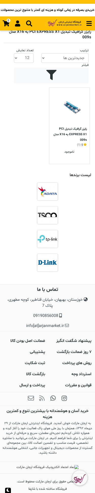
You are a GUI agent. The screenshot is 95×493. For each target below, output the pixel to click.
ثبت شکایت (35, 363)
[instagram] (64, 399)
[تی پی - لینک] (47, 239)
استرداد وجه (81, 374)
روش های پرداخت (76, 363)
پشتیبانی (37, 352)
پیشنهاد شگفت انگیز (73, 341)
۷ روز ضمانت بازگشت (74, 352)
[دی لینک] (47, 263)
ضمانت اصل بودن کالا (27, 341)
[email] (31, 399)
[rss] (42, 399)
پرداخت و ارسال (32, 385)
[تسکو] (47, 215)
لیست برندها (80, 175)
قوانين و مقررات (78, 385)
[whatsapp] (53, 399)
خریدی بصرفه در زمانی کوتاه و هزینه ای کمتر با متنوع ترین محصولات (47, 10)
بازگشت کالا (35, 374)
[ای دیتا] (47, 191)
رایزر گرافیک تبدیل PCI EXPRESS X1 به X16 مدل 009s (70, 134)
